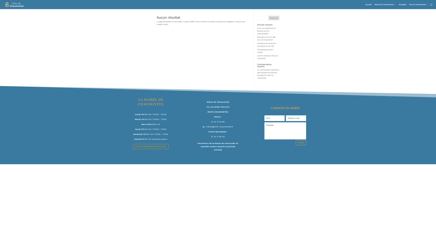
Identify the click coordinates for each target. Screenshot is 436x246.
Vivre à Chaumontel (417, 5)
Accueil (368, 5)
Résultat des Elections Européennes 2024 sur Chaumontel (267, 75)
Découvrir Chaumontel (383, 5)
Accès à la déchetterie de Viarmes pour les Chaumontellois (266, 31)
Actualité (402, 5)
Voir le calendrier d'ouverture (150, 146)
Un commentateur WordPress (268, 70)
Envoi (301, 142)
